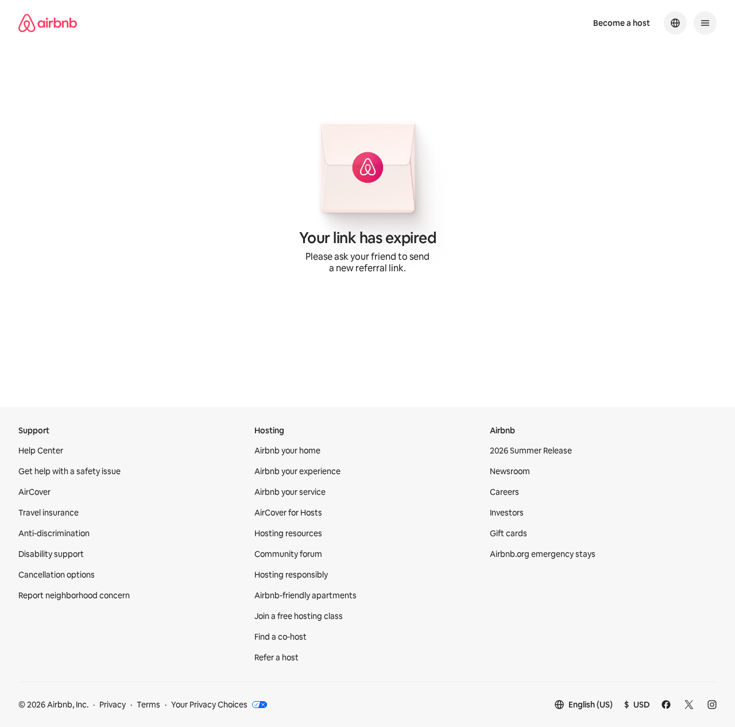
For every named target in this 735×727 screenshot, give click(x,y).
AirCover (34, 492)
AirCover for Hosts (288, 512)
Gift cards (508, 533)
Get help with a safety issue (69, 471)
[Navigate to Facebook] (666, 704)
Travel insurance (48, 512)
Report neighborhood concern (74, 595)
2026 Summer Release (531, 450)
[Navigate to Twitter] (689, 704)
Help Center (40, 450)
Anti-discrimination (54, 533)
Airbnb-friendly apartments (305, 595)
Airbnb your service (290, 492)
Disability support (51, 554)
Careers (504, 492)
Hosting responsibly (291, 575)
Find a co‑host (280, 637)
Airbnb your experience (297, 471)
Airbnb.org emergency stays (542, 554)
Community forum (288, 554)
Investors (507, 512)
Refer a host (276, 657)
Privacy (112, 704)
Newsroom (510, 471)
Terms (148, 704)
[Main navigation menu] (705, 22)
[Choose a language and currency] (675, 22)
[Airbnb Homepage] (47, 23)
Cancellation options (56, 575)
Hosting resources (288, 533)
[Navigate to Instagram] (712, 704)
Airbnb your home (287, 450)
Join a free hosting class (298, 616)
